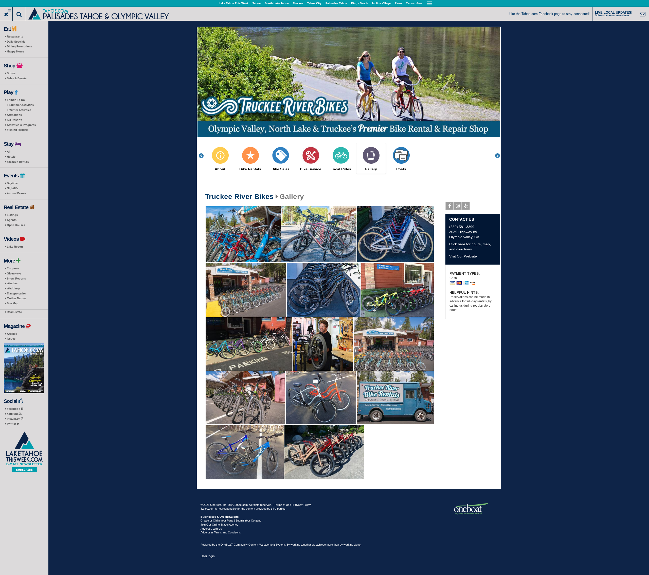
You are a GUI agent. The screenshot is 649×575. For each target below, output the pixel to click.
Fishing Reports (17, 129)
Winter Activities (20, 110)
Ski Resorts (14, 119)
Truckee (298, 3)
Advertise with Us (211, 528)
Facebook (14, 408)
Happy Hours (15, 51)
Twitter (12, 423)
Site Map (12, 303)
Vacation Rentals (18, 161)
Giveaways (14, 273)
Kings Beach (359, 3)
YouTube (13, 413)
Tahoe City (314, 3)
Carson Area (414, 3)
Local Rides (341, 169)
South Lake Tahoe (277, 3)
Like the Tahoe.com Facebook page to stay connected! (549, 14)
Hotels (11, 156)
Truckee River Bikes (239, 196)
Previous (204, 155)
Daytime (12, 183)
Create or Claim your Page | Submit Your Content (231, 520)
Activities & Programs (21, 124)
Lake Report (15, 246)
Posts (401, 169)
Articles (12, 333)
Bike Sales (281, 169)
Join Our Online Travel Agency (219, 524)
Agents (11, 219)
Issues (11, 338)
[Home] (99, 13)
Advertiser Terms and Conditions (221, 532)
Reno (398, 3)
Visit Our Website (463, 256)
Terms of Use (282, 504)
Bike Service (310, 169)
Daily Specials (16, 41)
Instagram (14, 418)
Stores (11, 73)
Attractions (14, 114)
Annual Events (16, 193)
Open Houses (16, 225)
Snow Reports (16, 278)
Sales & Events (17, 78)
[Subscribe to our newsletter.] (24, 452)
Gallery (371, 169)
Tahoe (257, 3)
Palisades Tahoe (336, 3)
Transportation (17, 293)
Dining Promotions (19, 46)
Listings (12, 214)
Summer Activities (21, 104)
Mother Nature (16, 298)
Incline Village (381, 3)
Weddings (13, 288)
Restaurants (15, 36)
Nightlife (12, 188)
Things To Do (16, 99)
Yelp (466, 206)
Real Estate (14, 311)
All (8, 151)
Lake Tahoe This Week (233, 3)
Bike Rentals (250, 169)
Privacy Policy (302, 504)
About (220, 169)
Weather (12, 283)
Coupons (13, 268)
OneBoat (227, 544)
